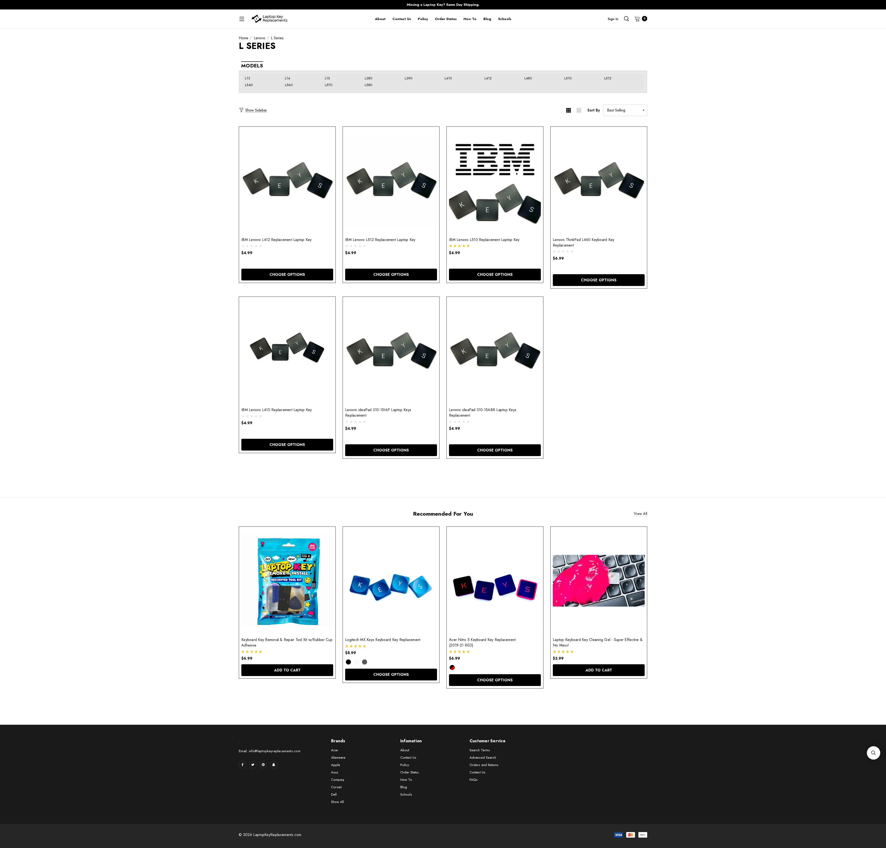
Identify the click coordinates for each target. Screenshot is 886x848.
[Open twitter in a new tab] (253, 764)
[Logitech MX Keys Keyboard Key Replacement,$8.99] (391, 581)
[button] (873, 753)
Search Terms (480, 750)
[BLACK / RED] (452, 667)
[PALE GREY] (356, 662)
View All (640, 514)
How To (406, 779)
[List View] (579, 110)
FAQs (474, 779)
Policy (404, 764)
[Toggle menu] (241, 18)
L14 (287, 78)
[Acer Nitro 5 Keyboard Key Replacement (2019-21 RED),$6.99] (495, 581)
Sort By (593, 110)
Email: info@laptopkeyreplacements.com (269, 751)
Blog (403, 787)
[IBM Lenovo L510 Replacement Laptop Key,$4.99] (495, 181)
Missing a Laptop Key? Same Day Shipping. (443, 5)
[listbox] (625, 110)
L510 (568, 78)
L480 (528, 78)
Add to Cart (287, 670)
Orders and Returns (484, 764)
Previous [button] (352, 4)
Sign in (613, 18)
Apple (335, 764)
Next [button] (534, 4)
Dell (334, 794)
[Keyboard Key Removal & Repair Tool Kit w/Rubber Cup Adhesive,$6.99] (287, 581)
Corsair (336, 787)
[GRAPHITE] (364, 662)
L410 (448, 78)
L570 (328, 84)
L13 (247, 78)
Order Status (409, 772)
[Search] (626, 18)
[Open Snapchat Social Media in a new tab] (273, 764)
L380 (368, 78)
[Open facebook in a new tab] (242, 764)
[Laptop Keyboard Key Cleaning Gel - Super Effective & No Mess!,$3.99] (599, 581)
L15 (327, 78)
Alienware (338, 757)
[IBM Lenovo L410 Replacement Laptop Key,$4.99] (287, 351)
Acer (334, 750)
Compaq (337, 779)
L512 (607, 78)
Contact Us (408, 757)
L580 (368, 84)
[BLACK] (348, 662)
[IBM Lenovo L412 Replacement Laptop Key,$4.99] (287, 181)
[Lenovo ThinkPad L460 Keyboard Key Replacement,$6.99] (599, 181)
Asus (334, 772)
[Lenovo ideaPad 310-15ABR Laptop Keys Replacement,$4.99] (495, 351)
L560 (289, 84)
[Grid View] (568, 110)
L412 (488, 78)
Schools (406, 794)
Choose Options (287, 274)
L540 (249, 84)
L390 (409, 78)
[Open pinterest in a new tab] (263, 764)
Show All (337, 801)
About (404, 750)
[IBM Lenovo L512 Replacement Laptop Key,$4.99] (391, 181)
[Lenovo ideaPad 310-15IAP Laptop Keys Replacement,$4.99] (391, 351)
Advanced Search (483, 757)
